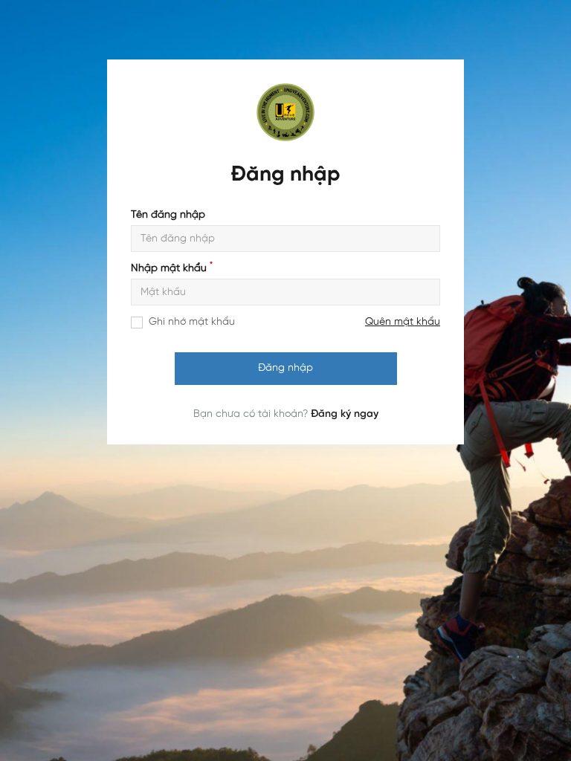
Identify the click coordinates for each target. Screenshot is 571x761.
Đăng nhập (285, 368)
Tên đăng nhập (168, 215)
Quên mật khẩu (402, 322)
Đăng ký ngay (344, 414)
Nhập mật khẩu (172, 268)
